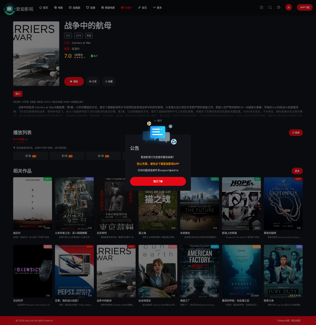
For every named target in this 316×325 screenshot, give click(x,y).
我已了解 (158, 181)
